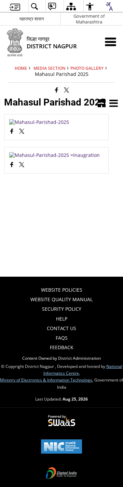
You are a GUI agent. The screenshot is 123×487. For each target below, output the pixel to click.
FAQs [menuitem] (62, 338)
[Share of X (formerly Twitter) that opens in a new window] (66, 90)
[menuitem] (14, 6)
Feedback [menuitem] (61, 347)
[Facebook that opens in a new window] (56, 90)
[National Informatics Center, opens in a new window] (61, 447)
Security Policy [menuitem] (61, 309)
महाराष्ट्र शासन (31, 19)
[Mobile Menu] (111, 42)
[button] (101, 104)
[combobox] (109, 6)
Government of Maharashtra (89, 19)
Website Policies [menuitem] (61, 290)
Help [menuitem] (61, 318)
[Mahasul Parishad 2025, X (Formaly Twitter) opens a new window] (21, 132)
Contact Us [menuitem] (61, 328)
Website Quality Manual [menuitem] (61, 299)
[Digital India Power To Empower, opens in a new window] (61, 473)
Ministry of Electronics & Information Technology (46, 380)
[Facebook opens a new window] (11, 132)
